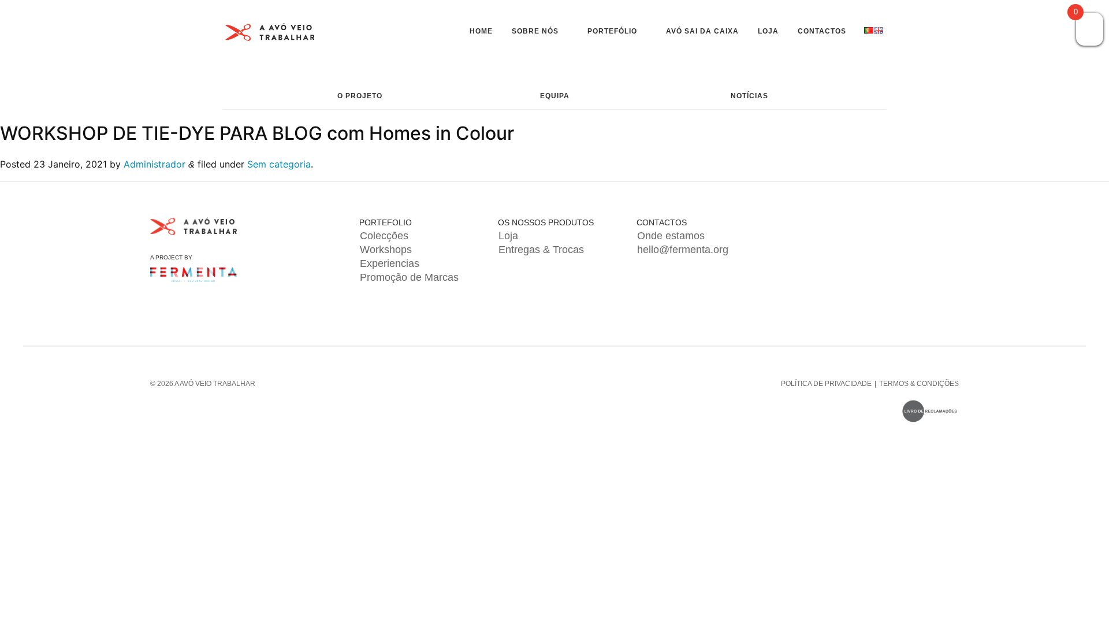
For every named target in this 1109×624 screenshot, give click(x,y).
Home (481, 31)
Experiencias (389, 263)
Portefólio (612, 31)
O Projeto (359, 96)
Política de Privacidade (826, 384)
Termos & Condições (919, 384)
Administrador (154, 164)
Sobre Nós (535, 31)
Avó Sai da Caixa (702, 31)
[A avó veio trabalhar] (270, 34)
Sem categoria (279, 164)
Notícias (749, 96)
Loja (768, 31)
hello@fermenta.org (682, 249)
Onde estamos (671, 236)
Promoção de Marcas (409, 277)
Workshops (386, 249)
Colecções (384, 236)
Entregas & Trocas (541, 249)
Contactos (822, 31)
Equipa (555, 96)
